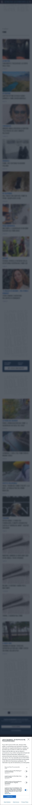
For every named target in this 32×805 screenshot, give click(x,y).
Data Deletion (7, 802)
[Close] (28, 739)
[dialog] (16, 771)
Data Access (16, 802)
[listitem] (16, 767)
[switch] (26, 771)
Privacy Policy (24, 802)
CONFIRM (10, 796)
